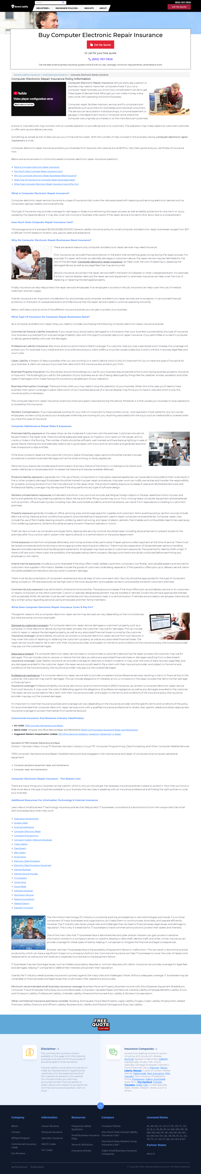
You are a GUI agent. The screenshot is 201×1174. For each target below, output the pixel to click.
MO (153, 1132)
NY (156, 1136)
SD (185, 1136)
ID (148, 1129)
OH (161, 1136)
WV (177, 1139)
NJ (148, 1136)
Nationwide (139, 1073)
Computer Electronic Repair (27, 831)
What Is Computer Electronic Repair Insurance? (37, 167)
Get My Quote (179, 7)
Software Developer (23, 891)
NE (175, 1132)
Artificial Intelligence (24, 827)
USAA (139, 1085)
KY (165, 1129)
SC (181, 1136)
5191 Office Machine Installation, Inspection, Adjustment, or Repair (89, 734)
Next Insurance (155, 1073)
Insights (89, 8)
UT (155, 1139)
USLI (145, 1085)
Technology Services (24, 895)
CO (164, 1126)
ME (182, 1129)
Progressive (138, 1079)
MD (177, 1129)
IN (157, 1129)
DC (172, 1126)
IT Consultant (20, 878)
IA (151, 1129)
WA (168, 1139)
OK (165, 1136)
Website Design (21, 903)
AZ (156, 1126)
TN (148, 1139)
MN (149, 1132)
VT (163, 1139)
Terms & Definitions (82, 1144)
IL (154, 1129)
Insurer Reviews (50, 1126)
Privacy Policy (37, 1167)
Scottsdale (159, 1079)
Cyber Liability (21, 844)
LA (168, 1129)
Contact (15, 1132)
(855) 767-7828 (102, 59)
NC (166, 1132)
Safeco (149, 1079)
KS (161, 1129)
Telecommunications (24, 899)
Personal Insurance (51, 1132)
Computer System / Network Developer (33, 840)
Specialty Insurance (52, 1138)
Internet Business (22, 869)
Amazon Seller (21, 823)
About (103, 8)
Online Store (20, 882)
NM (152, 1136)
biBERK (163, 1059)
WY (183, 1139)
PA (173, 1136)
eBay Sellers (20, 852)
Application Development (26, 819)
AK (148, 1154)
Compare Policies (111, 1126)
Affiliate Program (20, 1138)
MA (173, 1129)
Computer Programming (26, 835)
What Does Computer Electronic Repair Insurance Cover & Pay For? (46, 184)
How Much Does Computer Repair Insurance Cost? (38, 171)
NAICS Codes (48, 1144)
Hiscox (163, 1067)
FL (180, 1126)
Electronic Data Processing (27, 861)
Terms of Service (19, 1167)
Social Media (20, 886)
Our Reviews (18, 1153)
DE (176, 1126)
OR (169, 1136)
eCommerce (20, 857)
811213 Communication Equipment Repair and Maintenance (109, 730)
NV (179, 1132)
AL (148, 1126)
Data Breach (20, 848)
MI (186, 1129)
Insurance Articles (81, 1150)
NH (184, 1132)
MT (162, 1132)
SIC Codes (47, 1150)
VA (159, 1139)
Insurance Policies (66, 8)
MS (158, 1132)
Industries (42, 8)
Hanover (154, 1067)
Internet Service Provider (26, 874)
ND (171, 1132)
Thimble (157, 1082)
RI (177, 1136)
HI (153, 1154)
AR (152, 1126)
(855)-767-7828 (183, 2)
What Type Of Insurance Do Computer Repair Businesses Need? (44, 180)
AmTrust (129, 1059)
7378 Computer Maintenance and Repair (44, 725)
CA (160, 1126)
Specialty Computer (23, 908)
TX (152, 1139)
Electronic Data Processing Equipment (32, 865)
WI (172, 1139)
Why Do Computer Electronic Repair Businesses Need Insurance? (45, 175)
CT (168, 1126)
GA (184, 1126)
